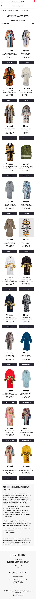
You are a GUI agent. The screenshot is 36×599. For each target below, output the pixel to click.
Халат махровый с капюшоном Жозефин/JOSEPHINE (10, 431)
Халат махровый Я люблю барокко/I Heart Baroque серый (26, 91)
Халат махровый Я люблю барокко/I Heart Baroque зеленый (26, 167)
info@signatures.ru (18, 576)
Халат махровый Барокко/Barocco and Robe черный (26, 280)
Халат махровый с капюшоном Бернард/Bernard (26, 129)
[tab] (18, 23)
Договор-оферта (18, 595)
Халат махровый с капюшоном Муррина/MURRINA (26, 242)
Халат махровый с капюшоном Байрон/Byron (10, 469)
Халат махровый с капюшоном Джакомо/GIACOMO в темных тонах (10, 129)
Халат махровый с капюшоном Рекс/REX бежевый (10, 242)
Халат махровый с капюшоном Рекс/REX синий (26, 356)
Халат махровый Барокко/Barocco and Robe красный (9, 394)
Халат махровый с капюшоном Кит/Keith (26, 318)
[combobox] (18, 5)
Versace (9, 88)
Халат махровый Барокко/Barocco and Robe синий (9, 318)
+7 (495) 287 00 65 (18, 572)
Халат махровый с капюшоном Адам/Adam (26, 431)
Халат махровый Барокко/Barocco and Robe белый (9, 280)
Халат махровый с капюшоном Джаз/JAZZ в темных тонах (10, 356)
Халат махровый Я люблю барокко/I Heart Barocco (10, 91)
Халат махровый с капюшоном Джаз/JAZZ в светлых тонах (26, 205)
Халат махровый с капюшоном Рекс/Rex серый (10, 205)
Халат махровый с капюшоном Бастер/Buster (9, 53)
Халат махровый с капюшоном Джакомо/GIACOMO (26, 53)
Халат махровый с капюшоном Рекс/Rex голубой (26, 394)
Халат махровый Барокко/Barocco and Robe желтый (26, 469)
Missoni (10, 51)
